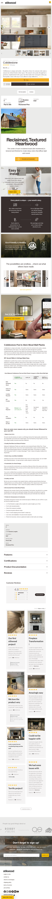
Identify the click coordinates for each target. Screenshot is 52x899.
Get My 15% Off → (14, 457)
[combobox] (5, 449)
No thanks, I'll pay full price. (14, 460)
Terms (15, 468)
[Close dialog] (49, 430)
